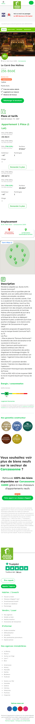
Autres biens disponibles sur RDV (26, 233)
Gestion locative (9, 619)
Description (19, 29)
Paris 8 (6, 654)
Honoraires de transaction (12, 622)
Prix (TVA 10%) (7, 141)
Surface (22, 146)
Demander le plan (17, 167)
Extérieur (4, 153)
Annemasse (7, 665)
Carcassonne (22, 61)
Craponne (7, 695)
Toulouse (7, 677)
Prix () (7, 147)
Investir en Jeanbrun (10, 604)
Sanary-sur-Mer (9, 681)
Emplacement (27, 29)
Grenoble (7, 683)
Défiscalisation (9, 633)
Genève (6, 686)
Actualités (7, 635)
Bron (5, 661)
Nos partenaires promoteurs (13, 637)
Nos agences (8, 615)
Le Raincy (7, 651)
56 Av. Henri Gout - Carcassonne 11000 (13, 224)
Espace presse (8, 640)
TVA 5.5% (9, 146)
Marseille (7, 670)
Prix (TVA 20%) (7, 133)
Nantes (6, 672)
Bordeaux (7, 674)
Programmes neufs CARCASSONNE (23, 23)
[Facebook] (9, 708)
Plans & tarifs (11, 29)
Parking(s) (18, 153)
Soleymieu (7, 690)
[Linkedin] (14, 708)
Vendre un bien (9, 617)
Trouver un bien (10, 23)
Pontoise (7, 693)
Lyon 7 (6, 658)
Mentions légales (9, 720)
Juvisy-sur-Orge (9, 656)
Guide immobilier (9, 630)
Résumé (4, 29)
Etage (3, 159)
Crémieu (6, 688)
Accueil (3, 23)
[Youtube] (20, 708)
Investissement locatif (11, 601)
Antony (6, 667)
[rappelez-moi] (31, 3)
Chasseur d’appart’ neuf (11, 599)
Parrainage (7, 606)
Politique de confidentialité (23, 720)
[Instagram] (25, 708)
